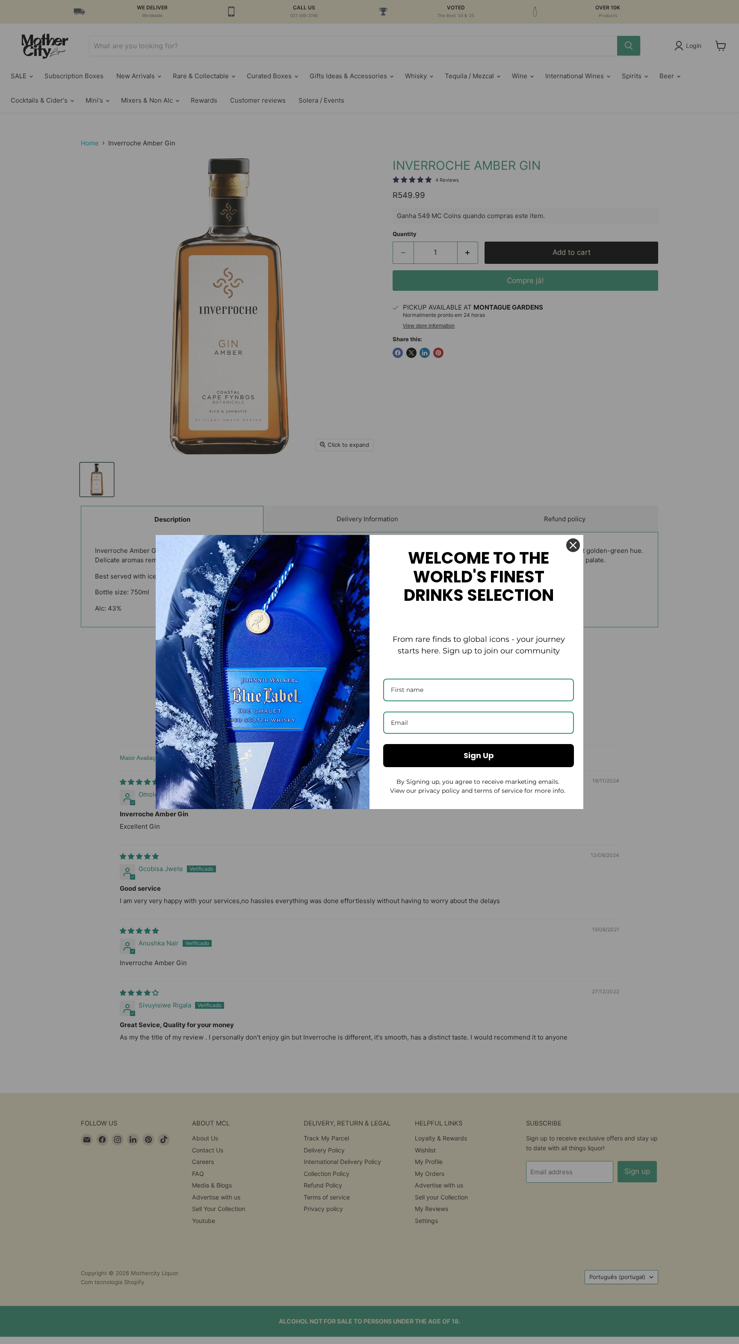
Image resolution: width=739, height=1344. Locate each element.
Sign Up (479, 755)
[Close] (573, 545)
